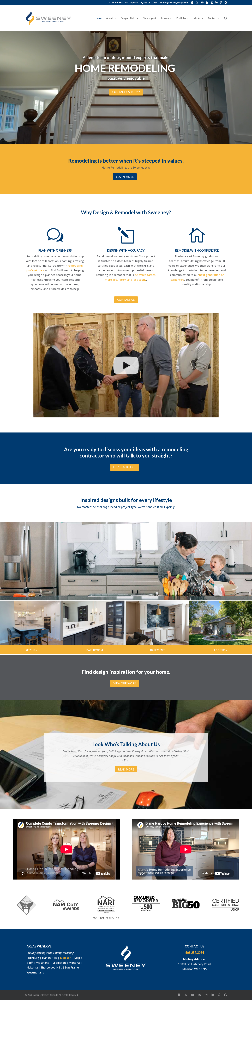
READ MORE (126, 769)
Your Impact (149, 18)
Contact (212, 18)
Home (98, 18)
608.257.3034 (194, 952)
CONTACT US (126, 300)
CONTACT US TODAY (126, 92)
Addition (220, 650)
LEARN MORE (125, 177)
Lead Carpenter (124, 3)
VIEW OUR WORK (124, 683)
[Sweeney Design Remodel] (126, 561)
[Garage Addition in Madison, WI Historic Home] (220, 623)
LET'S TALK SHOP (124, 467)
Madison (65, 958)
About (109, 18)
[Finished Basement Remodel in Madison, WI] (157, 623)
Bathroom (94, 650)
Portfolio (181, 18)
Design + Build (128, 18)
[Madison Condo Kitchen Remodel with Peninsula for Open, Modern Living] (31, 623)
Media (197, 18)
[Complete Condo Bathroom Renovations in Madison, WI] (94, 623)
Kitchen (31, 650)
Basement (157, 650)
